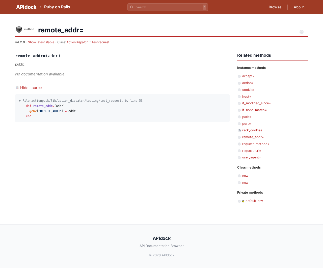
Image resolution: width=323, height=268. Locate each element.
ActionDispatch (77, 42)
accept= (248, 76)
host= (246, 96)
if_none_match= (254, 110)
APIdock (26, 7)
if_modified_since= (256, 103)
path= (246, 117)
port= (246, 124)
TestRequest (100, 42)
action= (248, 83)
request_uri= (251, 151)
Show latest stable (41, 42)
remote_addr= (253, 137)
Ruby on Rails (57, 6)
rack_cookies (252, 130)
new (245, 176)
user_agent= (251, 157)
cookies (248, 90)
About (299, 7)
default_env (254, 201)
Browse (275, 7)
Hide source (31, 87)
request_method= (256, 144)
